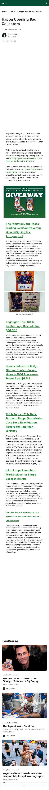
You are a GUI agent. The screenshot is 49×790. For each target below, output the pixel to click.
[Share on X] (7, 41)
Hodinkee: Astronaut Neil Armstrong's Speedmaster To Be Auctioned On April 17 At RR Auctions (24, 516)
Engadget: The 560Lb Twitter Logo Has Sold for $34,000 (23, 326)
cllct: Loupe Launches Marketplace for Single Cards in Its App (21, 474)
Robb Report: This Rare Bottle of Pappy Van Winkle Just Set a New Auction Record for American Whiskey (24, 422)
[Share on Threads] (11, 41)
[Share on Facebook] (3, 41)
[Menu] (46, 3)
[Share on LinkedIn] (15, 41)
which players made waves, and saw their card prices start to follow (24, 159)
